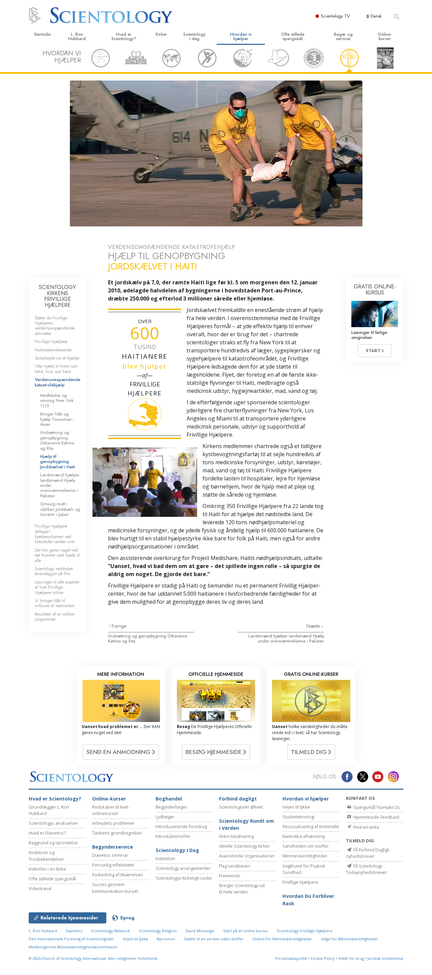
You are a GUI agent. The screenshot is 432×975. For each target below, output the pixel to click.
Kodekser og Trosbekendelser (46, 855)
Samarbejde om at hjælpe (57, 358)
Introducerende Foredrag (181, 826)
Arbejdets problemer (113, 823)
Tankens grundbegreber (117, 833)
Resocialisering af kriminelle (310, 826)
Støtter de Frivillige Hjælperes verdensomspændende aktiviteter (55, 326)
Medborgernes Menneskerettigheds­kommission (73, 946)
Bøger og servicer (343, 36)
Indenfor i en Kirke (47, 869)
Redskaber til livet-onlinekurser (110, 810)
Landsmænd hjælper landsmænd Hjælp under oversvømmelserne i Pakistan (286, 638)
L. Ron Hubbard (77, 36)
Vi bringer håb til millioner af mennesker (55, 603)
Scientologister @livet (241, 807)
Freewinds (229, 876)
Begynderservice (112, 847)
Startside (42, 34)
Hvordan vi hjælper (240, 36)
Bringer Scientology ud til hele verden (242, 888)
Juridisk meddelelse (385, 958)
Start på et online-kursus (245, 930)
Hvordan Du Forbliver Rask (308, 900)
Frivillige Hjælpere (51, 341)
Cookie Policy (322, 958)
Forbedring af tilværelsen (117, 875)
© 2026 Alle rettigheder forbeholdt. (93, 958)
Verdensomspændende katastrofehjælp (57, 382)
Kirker (161, 34)
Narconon (166, 938)
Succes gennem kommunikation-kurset (115, 887)
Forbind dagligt (238, 798)
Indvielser (166, 858)
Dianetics (74, 930)
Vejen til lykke (296, 807)
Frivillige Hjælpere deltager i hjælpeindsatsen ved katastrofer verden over (55, 534)
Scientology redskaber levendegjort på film (54, 571)
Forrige (119, 626)
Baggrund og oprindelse (53, 843)
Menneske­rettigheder (304, 856)
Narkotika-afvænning (303, 836)
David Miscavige (200, 930)
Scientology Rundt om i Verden (246, 824)
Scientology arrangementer (183, 868)
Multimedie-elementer (53, 350)
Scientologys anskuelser (53, 823)
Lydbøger (165, 817)
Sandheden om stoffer (305, 846)
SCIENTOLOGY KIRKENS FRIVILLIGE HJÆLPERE (57, 296)
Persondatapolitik (291, 958)
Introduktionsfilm (173, 836)
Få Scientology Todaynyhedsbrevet (366, 869)
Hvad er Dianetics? (47, 833)
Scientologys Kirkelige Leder (184, 878)
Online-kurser (385, 36)
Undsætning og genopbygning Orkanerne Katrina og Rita (147, 638)
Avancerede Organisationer (247, 856)
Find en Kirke (365, 827)
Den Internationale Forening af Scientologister (71, 938)
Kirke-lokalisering (236, 836)
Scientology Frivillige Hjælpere (304, 930)
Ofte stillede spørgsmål (292, 36)
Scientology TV (335, 16)
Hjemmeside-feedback (376, 817)
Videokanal (40, 888)
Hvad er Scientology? (123, 36)
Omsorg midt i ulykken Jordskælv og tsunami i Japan (60, 509)
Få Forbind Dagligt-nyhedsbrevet (368, 853)
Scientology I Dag (177, 850)
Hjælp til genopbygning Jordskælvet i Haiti (57, 461)
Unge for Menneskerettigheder (349, 938)
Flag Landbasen (234, 866)
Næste (313, 626)
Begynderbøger (171, 807)
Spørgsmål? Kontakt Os (376, 807)
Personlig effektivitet (113, 865)
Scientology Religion (158, 930)
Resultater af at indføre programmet (54, 616)
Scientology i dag (194, 36)
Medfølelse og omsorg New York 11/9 (57, 400)
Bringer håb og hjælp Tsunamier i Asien (57, 419)
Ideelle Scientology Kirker (244, 846)
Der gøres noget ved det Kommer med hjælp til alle (57, 555)
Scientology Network (110, 930)
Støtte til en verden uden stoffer (214, 938)
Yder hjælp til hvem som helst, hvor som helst (56, 368)
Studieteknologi (298, 817)
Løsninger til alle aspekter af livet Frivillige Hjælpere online (57, 587)
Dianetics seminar (110, 855)
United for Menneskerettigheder (282, 938)
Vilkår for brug (351, 958)
